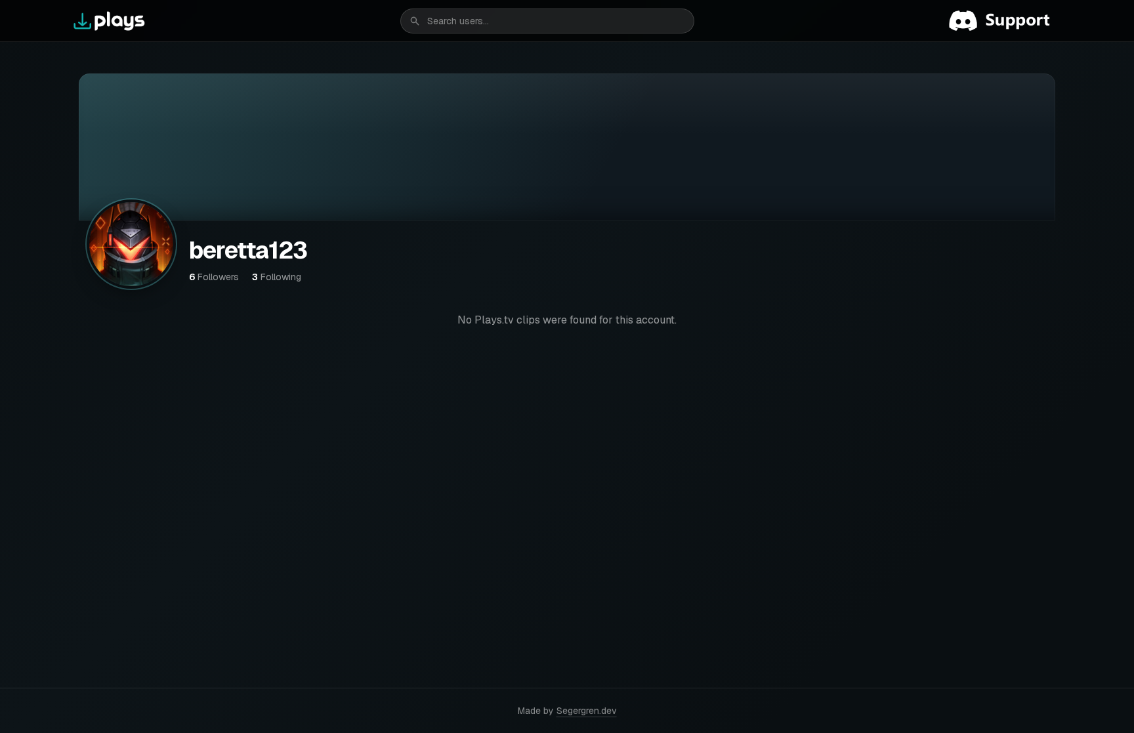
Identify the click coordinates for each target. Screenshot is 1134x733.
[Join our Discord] (1004, 20)
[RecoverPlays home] (110, 20)
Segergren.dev (586, 711)
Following (276, 277)
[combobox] (547, 21)
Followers (214, 277)
